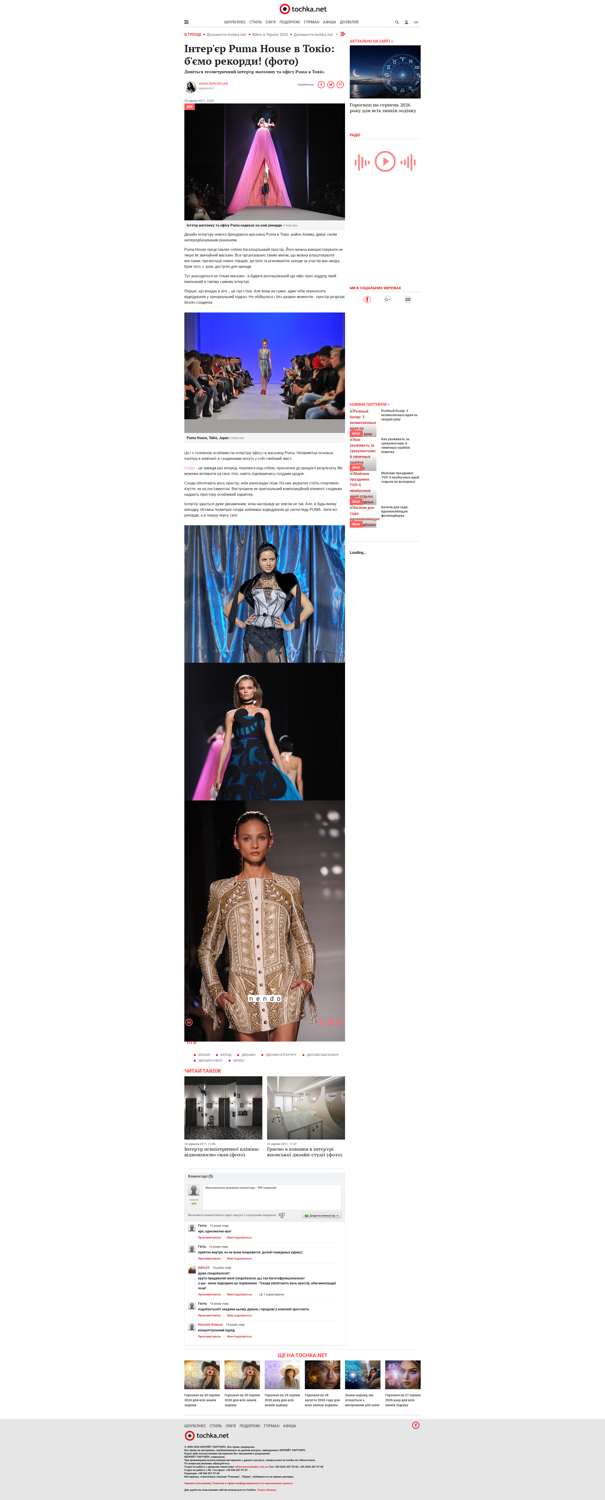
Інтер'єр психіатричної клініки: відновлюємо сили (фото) (221, 1152)
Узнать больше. (267, 1489)
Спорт (189, 468)
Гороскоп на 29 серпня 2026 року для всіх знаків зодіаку (282, 1400)
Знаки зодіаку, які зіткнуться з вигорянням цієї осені (362, 1400)
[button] (406, 22)
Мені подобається (239, 1237)
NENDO (238, 1060)
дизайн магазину (323, 1055)
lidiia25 (203, 1267)
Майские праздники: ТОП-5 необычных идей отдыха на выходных (400, 477)
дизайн (248, 1055)
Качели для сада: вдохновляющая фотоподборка (395, 511)
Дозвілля (349, 22)
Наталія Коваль (210, 1324)
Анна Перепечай (213, 83)
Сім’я (271, 22)
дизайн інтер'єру (281, 1055)
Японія (204, 1055)
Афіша (329, 22)
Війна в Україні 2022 (270, 34)
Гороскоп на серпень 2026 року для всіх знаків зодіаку (383, 108)
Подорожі (290, 22)
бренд (225, 1055)
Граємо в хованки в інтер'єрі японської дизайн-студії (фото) (304, 1152)
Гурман (311, 22)
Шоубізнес (235, 22)
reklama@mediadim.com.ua (251, 1466)
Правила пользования (197, 1483)
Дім (189, 106)
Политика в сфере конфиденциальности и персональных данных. (252, 1483)
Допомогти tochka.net (227, 34)
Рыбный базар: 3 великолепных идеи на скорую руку (399, 415)
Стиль (256, 22)
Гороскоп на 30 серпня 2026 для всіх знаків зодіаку (202, 1400)
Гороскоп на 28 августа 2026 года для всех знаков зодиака (322, 1400)
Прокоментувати (209, 1237)
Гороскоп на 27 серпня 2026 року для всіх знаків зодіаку (403, 1400)
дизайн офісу (210, 1060)
